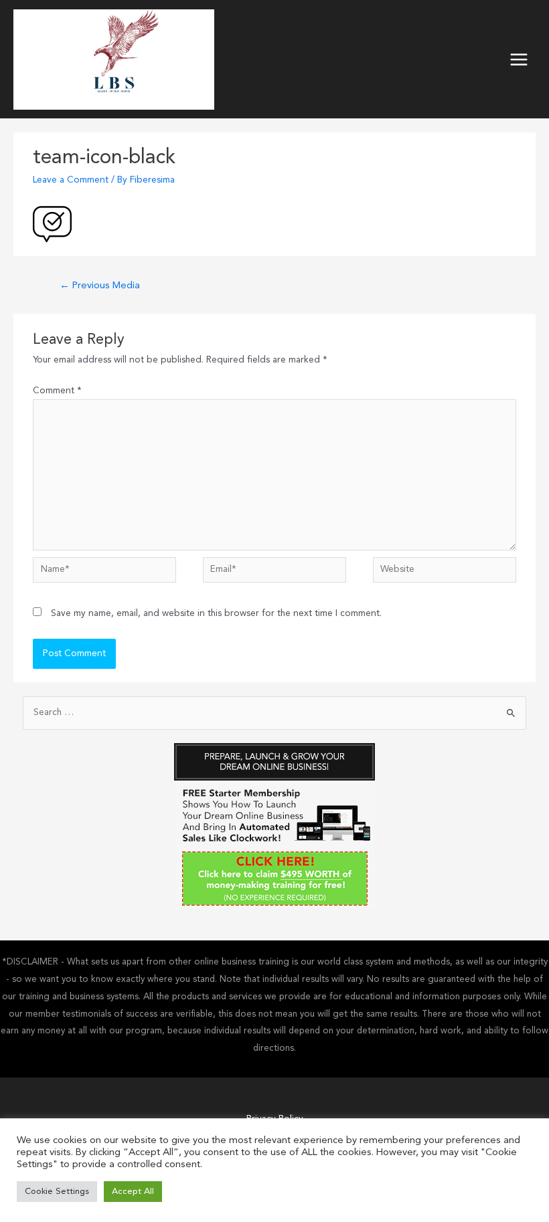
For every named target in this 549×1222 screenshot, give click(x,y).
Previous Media (100, 286)
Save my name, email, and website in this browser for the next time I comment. (216, 613)
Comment (57, 391)
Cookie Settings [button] (57, 1191)
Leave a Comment (70, 180)
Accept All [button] (133, 1191)
